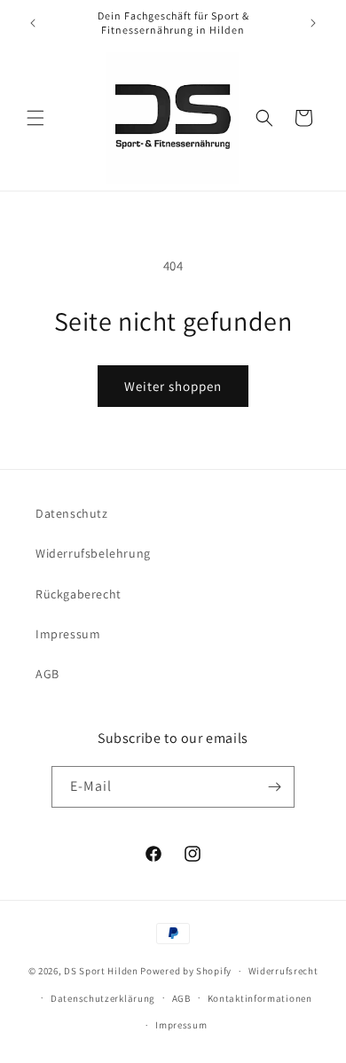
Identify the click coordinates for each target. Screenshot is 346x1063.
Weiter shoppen (173, 386)
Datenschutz (71, 513)
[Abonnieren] (274, 787)
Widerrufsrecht (283, 971)
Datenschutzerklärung (103, 998)
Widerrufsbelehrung (93, 553)
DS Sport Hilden (101, 971)
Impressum (67, 634)
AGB (47, 674)
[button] (35, 117)
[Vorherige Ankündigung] (32, 23)
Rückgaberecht (78, 594)
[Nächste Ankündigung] (313, 23)
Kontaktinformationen (260, 998)
